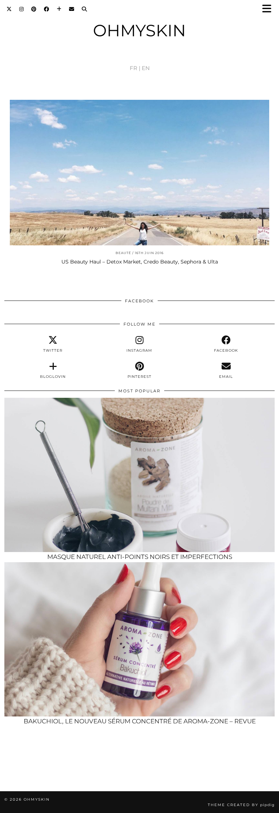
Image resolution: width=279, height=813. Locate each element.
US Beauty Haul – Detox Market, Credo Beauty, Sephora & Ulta (139, 261)
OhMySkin (139, 30)
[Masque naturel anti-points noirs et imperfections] (139, 475)
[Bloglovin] (59, 9)
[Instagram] (21, 9)
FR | (135, 68)
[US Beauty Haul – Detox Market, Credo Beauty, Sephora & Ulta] (139, 173)
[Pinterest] (34, 9)
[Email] (71, 9)
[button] (269, 9)
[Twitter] (9, 9)
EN (146, 68)
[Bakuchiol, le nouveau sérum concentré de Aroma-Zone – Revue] (139, 639)
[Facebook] (46, 9)
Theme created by (241, 804)
